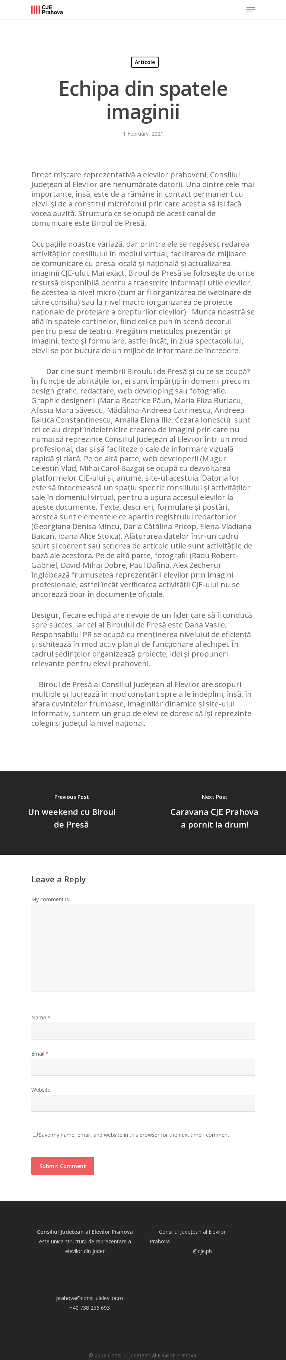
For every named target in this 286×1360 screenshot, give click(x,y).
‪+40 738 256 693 (89, 1307)
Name (41, 1017)
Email (40, 1053)
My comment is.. (51, 899)
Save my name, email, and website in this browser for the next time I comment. (135, 1134)
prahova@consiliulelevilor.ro (89, 1298)
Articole (145, 62)
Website (41, 1089)
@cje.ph (202, 1251)
